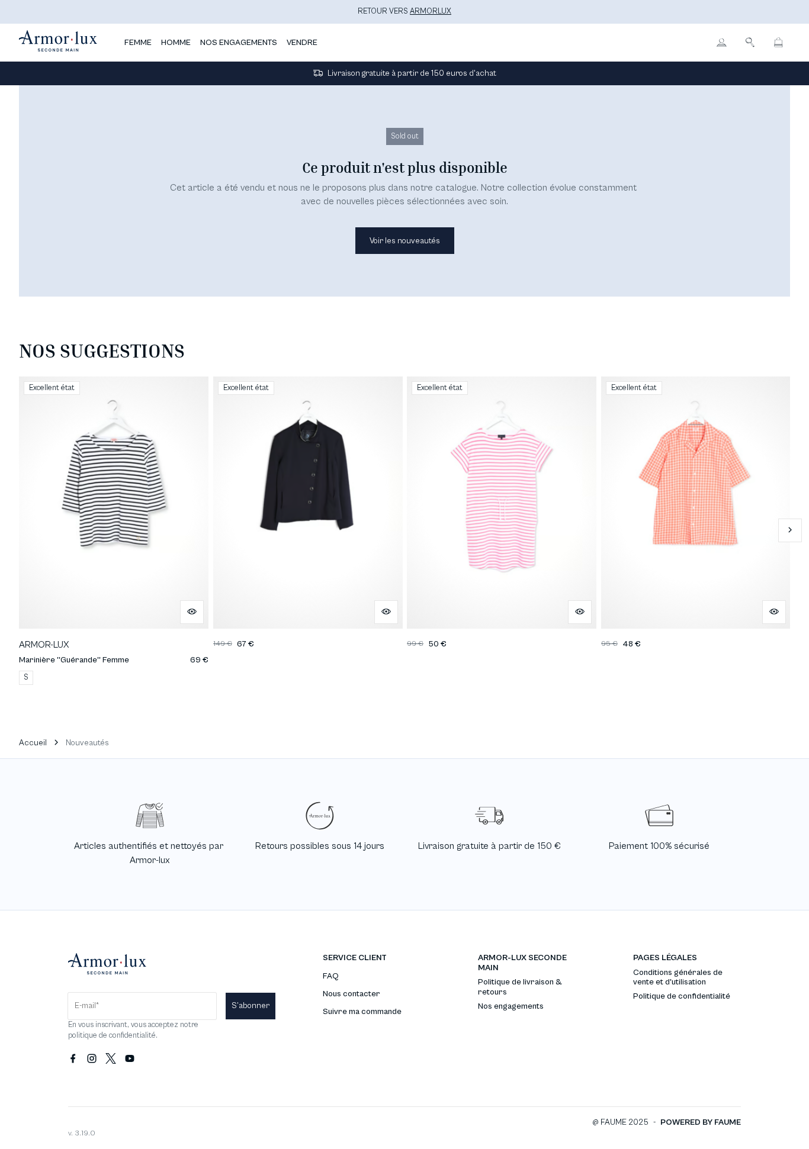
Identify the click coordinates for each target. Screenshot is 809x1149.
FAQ (331, 976)
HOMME (176, 42)
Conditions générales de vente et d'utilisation (678, 977)
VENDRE (302, 42)
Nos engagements (511, 1006)
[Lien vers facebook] (73, 1059)
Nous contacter (351, 994)
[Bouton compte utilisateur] (721, 43)
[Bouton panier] (778, 43)
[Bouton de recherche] (750, 43)
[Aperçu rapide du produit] (192, 612)
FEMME (138, 42)
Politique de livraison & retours (520, 987)
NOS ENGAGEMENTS (238, 42)
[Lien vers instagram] (92, 1059)
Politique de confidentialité (681, 996)
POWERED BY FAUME (700, 1122)
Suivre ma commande (362, 1011)
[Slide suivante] (790, 530)
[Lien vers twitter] (110, 1059)
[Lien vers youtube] (129, 1059)
